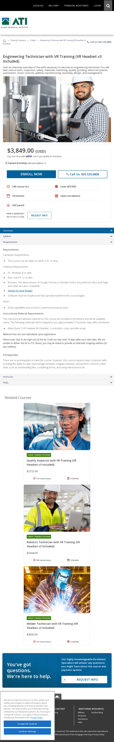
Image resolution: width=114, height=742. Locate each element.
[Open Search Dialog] (108, 5)
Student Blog (97, 712)
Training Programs (18, 40)
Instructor (8, 376)
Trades (33, 40)
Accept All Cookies (27, 723)
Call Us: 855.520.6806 (99, 42)
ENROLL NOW (31, 174)
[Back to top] (57, 708)
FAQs (5, 382)
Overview (8, 230)
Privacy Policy (98, 734)
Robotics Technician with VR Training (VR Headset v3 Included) (53, 544)
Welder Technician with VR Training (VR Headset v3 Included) (52, 626)
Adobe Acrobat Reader (20, 290)
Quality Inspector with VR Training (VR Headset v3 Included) (51, 462)
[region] (27, 715)
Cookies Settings (27, 731)
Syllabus (7, 236)
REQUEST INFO (39, 215)
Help (80, 722)
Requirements (10, 241)
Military (81, 712)
